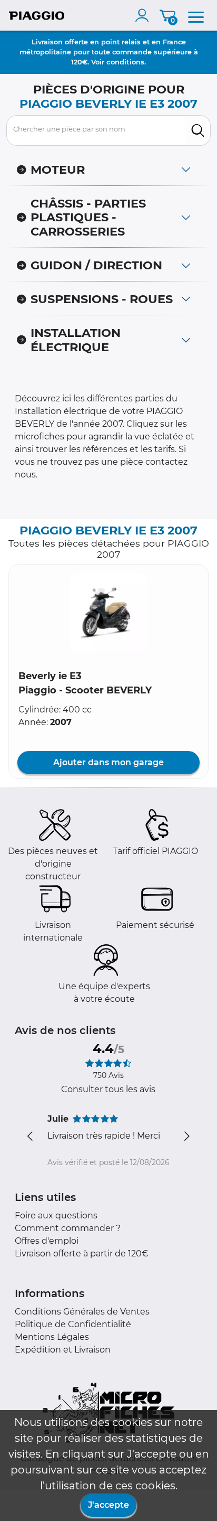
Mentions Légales (52, 1337)
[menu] (196, 15)
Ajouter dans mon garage (108, 762)
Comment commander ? (68, 1228)
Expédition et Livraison (63, 1350)
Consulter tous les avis (108, 1089)
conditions (125, 62)
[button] (108, 612)
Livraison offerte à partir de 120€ (82, 1253)
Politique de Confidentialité (73, 1324)
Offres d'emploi (46, 1241)
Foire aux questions (56, 1215)
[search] (198, 130)
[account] (144, 15)
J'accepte (108, 1505)
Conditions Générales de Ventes (82, 1312)
